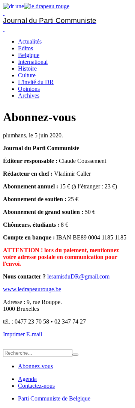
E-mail (34, 334)
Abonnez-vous (35, 366)
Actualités (30, 41)
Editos (25, 48)
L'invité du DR (36, 82)
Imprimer (14, 334)
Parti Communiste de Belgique (54, 398)
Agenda (27, 379)
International (33, 62)
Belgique (28, 55)
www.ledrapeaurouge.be (32, 289)
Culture (27, 75)
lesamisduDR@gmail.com (78, 276)
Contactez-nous (36, 385)
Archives (28, 95)
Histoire (27, 68)
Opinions (29, 89)
